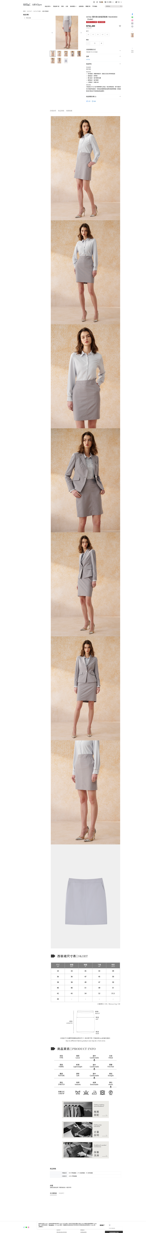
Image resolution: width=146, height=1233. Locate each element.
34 (88, 34)
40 (102, 34)
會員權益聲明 (83, 1232)
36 (93, 34)
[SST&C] (32, 4)
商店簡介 (59, 1230)
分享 (89, 101)
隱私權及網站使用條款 (62, 1232)
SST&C (88, 59)
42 (107, 34)
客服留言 (82, 1230)
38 (98, 34)
